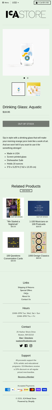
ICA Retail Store (29, 398)
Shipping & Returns (26, 287)
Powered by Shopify (26, 401)
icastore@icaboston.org (26, 341)
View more (26, 190)
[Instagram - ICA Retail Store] (30, 345)
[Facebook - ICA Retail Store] (26, 345)
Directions (29, 338)
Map (21, 338)
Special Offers (26, 290)
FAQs (26, 293)
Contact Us (26, 299)
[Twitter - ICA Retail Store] (21, 345)
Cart (43, 3)
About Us (26, 296)
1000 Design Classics (38, 256)
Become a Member (26, 377)
